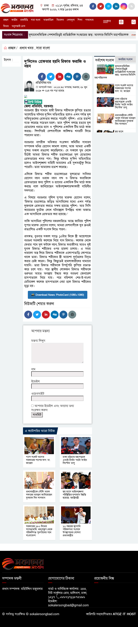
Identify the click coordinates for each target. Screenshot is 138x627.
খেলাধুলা (71, 20)
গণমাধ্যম (89, 20)
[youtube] (123, 6)
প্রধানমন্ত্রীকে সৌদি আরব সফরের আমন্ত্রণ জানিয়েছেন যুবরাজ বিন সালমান (39, 494)
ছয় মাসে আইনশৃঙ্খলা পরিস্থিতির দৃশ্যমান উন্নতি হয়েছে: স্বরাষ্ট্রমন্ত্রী (74, 494)
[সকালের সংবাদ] (17, 8)
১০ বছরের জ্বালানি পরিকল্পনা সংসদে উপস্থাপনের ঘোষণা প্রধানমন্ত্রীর (72, 530)
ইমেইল (35, 381)
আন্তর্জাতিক (48, 20)
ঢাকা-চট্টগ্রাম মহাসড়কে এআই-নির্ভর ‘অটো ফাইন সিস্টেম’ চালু (75, 460)
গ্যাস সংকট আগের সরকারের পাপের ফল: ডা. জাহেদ (38, 460)
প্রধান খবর (26, 48)
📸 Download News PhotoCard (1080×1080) (57, 295)
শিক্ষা (80, 20)
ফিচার (6, 26)
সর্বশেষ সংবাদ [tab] (104, 60)
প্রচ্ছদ (5, 20)
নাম (33, 369)
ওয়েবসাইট (37, 394)
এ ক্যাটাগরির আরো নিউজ (40, 431)
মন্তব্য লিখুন (38, 341)
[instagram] (108, 6)
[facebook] (92, 6)
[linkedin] (116, 6)
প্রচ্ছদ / (12, 48)
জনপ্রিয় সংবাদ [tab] (125, 59)
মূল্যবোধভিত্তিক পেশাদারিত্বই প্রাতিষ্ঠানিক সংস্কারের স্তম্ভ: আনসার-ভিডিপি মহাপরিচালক (72, 35)
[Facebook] (42, 77)
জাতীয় (14, 20)
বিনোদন (60, 20)
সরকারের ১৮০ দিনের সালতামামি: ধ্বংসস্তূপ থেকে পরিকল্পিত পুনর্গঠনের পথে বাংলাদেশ (39, 530)
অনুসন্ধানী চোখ (18, 26)
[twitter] (100, 6)
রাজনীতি (24, 20)
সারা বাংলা (35, 20)
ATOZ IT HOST (124, 614)
